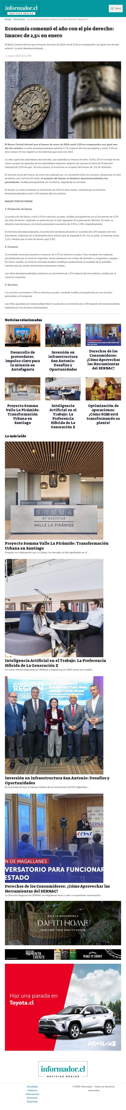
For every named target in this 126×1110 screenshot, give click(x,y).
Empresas (32, 1101)
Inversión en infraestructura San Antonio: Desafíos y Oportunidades (63, 361)
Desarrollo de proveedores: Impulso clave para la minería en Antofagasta (22, 361)
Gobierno (32, 1090)
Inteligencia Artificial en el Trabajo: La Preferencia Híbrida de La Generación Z (63, 416)
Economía (19, 19)
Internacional (32, 1094)
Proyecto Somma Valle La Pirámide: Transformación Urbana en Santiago (23, 414)
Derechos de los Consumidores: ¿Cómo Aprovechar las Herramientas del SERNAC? (103, 360)
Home (8, 19)
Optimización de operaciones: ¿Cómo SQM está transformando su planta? (103, 414)
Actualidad (32, 1086)
